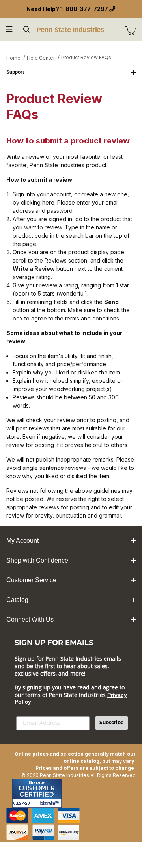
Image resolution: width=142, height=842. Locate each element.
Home (13, 58)
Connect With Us (30, 619)
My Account (22, 540)
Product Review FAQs (86, 57)
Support (15, 72)
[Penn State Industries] (71, 29)
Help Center (41, 58)
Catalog (17, 599)
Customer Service (31, 580)
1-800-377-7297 (84, 9)
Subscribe (111, 723)
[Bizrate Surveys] (51, 803)
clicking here (37, 202)
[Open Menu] (9, 29)
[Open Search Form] (27, 29)
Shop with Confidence (37, 560)
